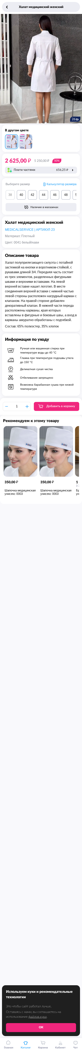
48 (66, 194)
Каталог (26, 1047)
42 (32, 194)
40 (21, 194)
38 (10, 194)
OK (41, 1027)
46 (55, 194)
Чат (75, 1047)
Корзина (43, 1047)
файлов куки (37, 1016)
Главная (8, 1047)
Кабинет (60, 1047)
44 (43, 194)
